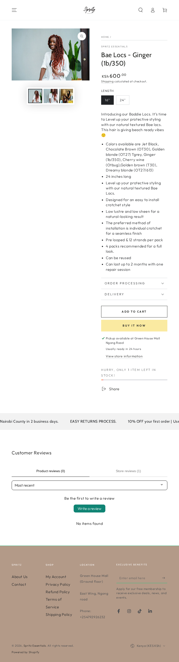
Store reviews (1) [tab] (128, 471)
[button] (140, 10)
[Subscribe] (164, 578)
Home (105, 36)
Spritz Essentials (114, 46)
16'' (107, 100)
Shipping (107, 81)
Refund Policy (58, 591)
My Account (56, 576)
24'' (123, 100)
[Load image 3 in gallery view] (66, 96)
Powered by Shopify (25, 652)
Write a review (89, 508)
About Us (20, 576)
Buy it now (134, 325)
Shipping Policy (59, 614)
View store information (124, 356)
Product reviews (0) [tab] (50, 471)
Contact (19, 584)
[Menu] (14, 10)
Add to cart (134, 311)
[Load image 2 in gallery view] (51, 96)
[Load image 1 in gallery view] (35, 96)
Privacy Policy (58, 584)
